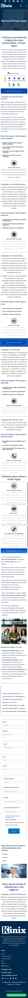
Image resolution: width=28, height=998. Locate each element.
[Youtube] (13, 978)
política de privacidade (11, 819)
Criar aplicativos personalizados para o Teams (14, 441)
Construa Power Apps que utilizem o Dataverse (13, 224)
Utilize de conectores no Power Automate (12, 155)
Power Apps (20, 49)
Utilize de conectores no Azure (12, 314)
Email (5, 744)
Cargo (4, 766)
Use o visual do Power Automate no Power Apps (13, 147)
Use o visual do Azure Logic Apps (12, 308)
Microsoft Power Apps (14, 20)
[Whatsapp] (8, 978)
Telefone (5, 731)
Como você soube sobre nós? (11, 807)
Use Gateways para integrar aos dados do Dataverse (14, 220)
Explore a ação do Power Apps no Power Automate (12, 143)
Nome (4, 722)
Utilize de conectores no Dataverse (13, 228)
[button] (16, 995)
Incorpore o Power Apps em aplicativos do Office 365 (14, 388)
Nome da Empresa (8, 778)
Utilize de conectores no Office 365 (13, 394)
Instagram (5, 854)
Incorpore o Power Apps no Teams (13, 445)
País (4, 757)
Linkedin (4, 861)
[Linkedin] (2, 978)
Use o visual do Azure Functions (12, 311)
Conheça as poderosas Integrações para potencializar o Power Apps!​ (14, 41)
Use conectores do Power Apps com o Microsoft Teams (14, 448)
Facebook (5, 857)
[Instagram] (5, 978)
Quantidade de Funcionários (11, 787)
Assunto (6, 797)
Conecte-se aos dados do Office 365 (14, 391)
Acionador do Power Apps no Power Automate (13, 151)
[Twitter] (16, 978)
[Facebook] (10, 978)
